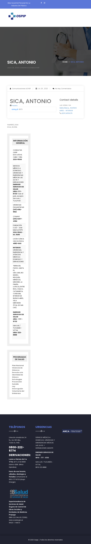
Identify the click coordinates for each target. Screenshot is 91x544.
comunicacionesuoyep (29, 68)
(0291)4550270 (67, 113)
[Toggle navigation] (12, 25)
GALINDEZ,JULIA (12, 125)
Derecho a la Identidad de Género (17, 374)
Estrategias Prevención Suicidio (17, 381)
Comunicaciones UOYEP (21, 88)
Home (65, 62)
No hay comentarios (63, 88)
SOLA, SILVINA (12, 127)
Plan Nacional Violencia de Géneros (18, 367)
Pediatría (14, 105)
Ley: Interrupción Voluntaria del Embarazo (18, 389)
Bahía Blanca (64, 108)
